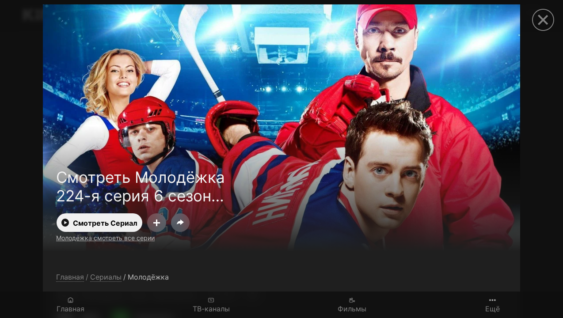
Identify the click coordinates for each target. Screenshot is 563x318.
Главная (70, 308)
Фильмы (352, 308)
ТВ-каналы (211, 308)
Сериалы (106, 277)
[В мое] (156, 222)
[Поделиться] (180, 222)
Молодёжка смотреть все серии (105, 238)
